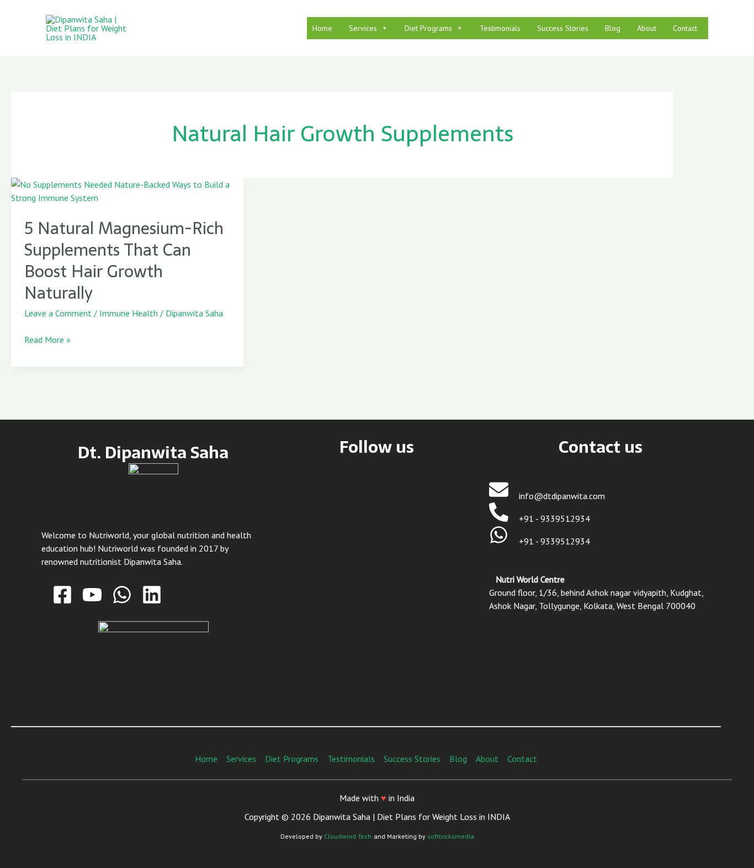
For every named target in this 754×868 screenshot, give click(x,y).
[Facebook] (62, 595)
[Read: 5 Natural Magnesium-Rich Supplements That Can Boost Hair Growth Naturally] (127, 189)
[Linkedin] (152, 595)
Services (363, 28)
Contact (685, 28)
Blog (612, 28)
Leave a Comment (58, 313)
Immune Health (128, 313)
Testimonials (500, 28)
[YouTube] (92, 595)
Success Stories (562, 28)
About (646, 28)
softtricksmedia (450, 836)
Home (322, 28)
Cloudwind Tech (347, 836)
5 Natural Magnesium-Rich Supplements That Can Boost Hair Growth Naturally (124, 260)
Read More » (47, 339)
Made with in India (377, 797)
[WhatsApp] (122, 595)
